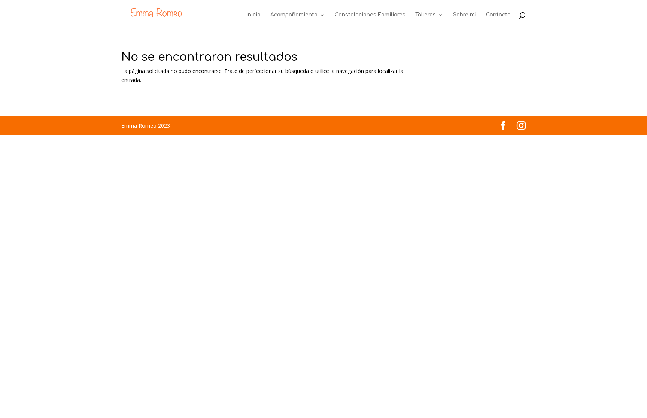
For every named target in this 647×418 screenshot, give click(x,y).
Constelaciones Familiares (370, 15)
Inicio (253, 15)
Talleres (425, 15)
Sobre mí (464, 15)
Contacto (498, 15)
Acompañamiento (294, 15)
